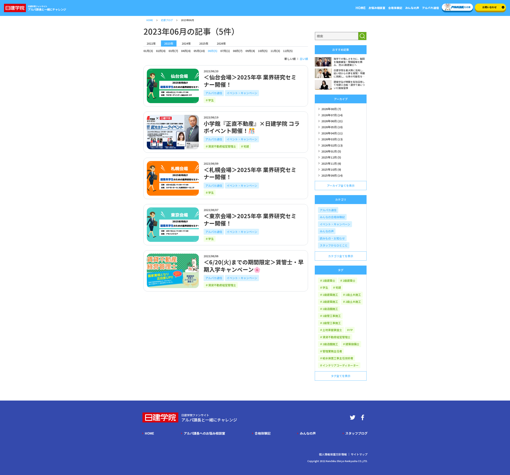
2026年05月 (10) (332, 127)
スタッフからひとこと (334, 245)
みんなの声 (327, 231)
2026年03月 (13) (332, 139)
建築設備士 (352, 344)
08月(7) (237, 51)
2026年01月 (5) (331, 151)
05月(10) (199, 51)
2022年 (151, 43)
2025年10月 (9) (331, 169)
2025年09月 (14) (332, 175)
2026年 (221, 43)
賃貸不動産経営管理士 (222, 146)
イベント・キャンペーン (242, 93)
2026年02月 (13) (332, 145)
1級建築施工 (330, 295)
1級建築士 (329, 280)
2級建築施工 (330, 302)
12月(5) (288, 51)
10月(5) (263, 51)
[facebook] (363, 417)
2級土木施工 (353, 302)
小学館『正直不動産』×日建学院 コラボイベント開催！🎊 (252, 127)
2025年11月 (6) (331, 163)
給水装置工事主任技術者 (338, 358)
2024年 (186, 43)
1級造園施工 (330, 309)
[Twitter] (353, 417)
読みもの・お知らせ (332, 238)
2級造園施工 (330, 344)
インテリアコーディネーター (341, 365)
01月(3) (148, 51)
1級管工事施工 (332, 316)
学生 (211, 100)
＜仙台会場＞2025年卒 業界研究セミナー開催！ (250, 80)
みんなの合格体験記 (332, 217)
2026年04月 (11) (332, 133)
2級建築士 (349, 280)
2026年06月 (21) (332, 121)
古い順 (304, 59)
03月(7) (173, 51)
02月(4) (161, 51)
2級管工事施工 (332, 323)
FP (351, 330)
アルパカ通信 (213, 93)
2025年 (203, 43)
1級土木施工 (353, 295)
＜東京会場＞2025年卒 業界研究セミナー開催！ (250, 219)
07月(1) (225, 51)
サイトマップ (359, 454)
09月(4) (250, 51)
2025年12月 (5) (331, 157)
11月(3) (275, 51)
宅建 (246, 146)
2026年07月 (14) (332, 115)
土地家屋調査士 (332, 330)
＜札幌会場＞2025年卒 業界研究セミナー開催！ (250, 173)
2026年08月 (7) (331, 109)
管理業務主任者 (332, 351)
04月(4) (186, 51)
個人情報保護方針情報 (333, 454)
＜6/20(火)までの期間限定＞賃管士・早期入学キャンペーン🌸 (254, 265)
